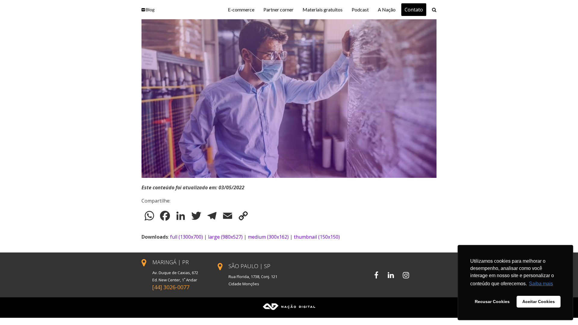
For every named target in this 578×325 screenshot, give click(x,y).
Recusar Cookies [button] (492, 301)
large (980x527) (225, 237)
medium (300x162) (268, 237)
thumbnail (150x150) (317, 237)
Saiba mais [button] (541, 283)
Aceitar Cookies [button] (538, 301)
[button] (434, 9)
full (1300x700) (186, 237)
